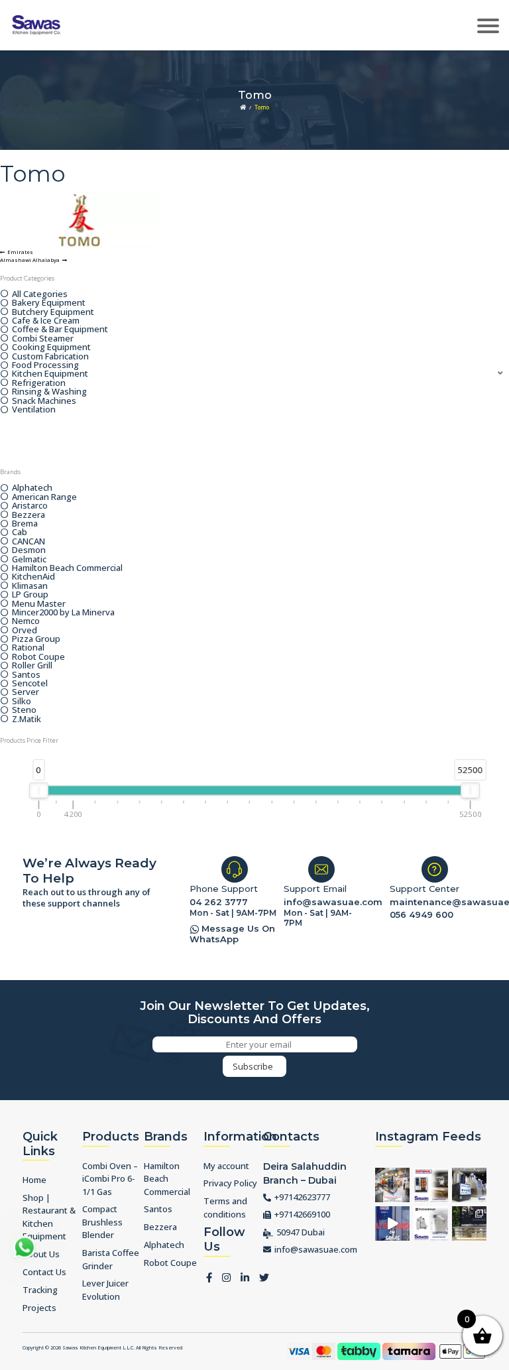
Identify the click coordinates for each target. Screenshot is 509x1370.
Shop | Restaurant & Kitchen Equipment (49, 1217)
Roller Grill (32, 665)
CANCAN (28, 541)
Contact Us (44, 1272)
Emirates (20, 252)
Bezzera (28, 515)
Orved (24, 630)
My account (226, 1166)
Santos (26, 674)
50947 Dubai (300, 1232)
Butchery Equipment (53, 312)
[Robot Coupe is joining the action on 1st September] (469, 1185)
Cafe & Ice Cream (46, 320)
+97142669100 (302, 1214)
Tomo (261, 107)
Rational (28, 647)
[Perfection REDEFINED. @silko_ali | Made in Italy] (469, 1223)
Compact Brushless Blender (102, 1222)
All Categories (40, 294)
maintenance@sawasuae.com (438, 902)
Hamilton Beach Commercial (67, 568)
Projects (39, 1308)
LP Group (30, 594)
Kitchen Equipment (50, 373)
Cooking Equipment (51, 347)
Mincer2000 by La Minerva (63, 612)
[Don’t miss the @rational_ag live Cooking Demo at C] (431, 1185)
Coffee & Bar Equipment (60, 329)
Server (25, 692)
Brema (25, 523)
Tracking (40, 1290)
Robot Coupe (38, 657)
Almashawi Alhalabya (30, 260)
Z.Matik (26, 719)
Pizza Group (36, 639)
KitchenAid (33, 576)
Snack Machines (44, 401)
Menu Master (39, 603)
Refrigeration (39, 383)
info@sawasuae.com (325, 902)
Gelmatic (29, 559)
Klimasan (30, 586)
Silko (21, 701)
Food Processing (45, 365)
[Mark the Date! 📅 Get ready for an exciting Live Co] (392, 1185)
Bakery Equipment (48, 302)
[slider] (38, 790)
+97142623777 (302, 1197)
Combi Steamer (43, 338)
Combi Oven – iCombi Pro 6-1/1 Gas (110, 1179)
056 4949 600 (421, 914)
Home (34, 1180)
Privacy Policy (230, 1183)
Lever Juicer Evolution (105, 1289)
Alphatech (32, 487)
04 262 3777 (219, 902)
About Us (41, 1254)
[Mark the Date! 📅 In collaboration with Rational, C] (392, 1223)
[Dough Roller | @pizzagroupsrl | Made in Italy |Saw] (431, 1223)
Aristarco (30, 505)
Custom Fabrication (50, 356)
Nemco (26, 621)
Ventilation (34, 409)
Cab (19, 532)
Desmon (29, 550)
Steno (24, 710)
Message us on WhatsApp (232, 934)
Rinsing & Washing (49, 391)
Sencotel (30, 683)
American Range (44, 497)
